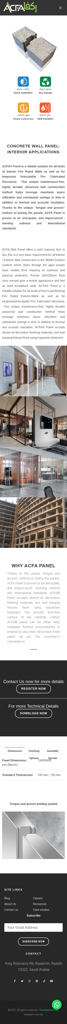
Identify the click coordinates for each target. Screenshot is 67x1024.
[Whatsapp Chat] (57, 1005)
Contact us (11, 909)
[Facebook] (15, 981)
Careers (38, 898)
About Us (10, 904)
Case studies (41, 909)
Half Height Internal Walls (33, 421)
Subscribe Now (33, 941)
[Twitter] (22, 981)
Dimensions (15, 751)
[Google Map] (51, 981)
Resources (39, 904)
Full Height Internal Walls (33, 469)
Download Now (33, 713)
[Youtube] (44, 981)
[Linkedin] (37, 981)
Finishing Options (34, 752)
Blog (7, 898)
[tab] (15, 751)
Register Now (33, 688)
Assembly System (52, 752)
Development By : (49, 1010)
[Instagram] (29, 981)
